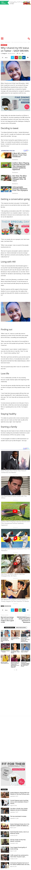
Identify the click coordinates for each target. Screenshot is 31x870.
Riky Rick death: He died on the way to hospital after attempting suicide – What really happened (15, 665)
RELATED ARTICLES (9, 627)
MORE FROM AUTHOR (21, 627)
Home (2, 42)
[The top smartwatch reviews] (5, 819)
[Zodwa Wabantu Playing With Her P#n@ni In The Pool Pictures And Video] (5, 795)
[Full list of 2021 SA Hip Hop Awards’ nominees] (5, 842)
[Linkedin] (24, 57)
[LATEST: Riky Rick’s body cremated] (25, 646)
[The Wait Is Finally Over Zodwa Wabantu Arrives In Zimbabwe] (5, 811)
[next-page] (16, 670)
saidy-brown (7, 606)
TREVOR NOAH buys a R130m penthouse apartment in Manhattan (23, 619)
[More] (28, 57)
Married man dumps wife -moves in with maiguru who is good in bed (7, 619)
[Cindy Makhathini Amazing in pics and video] (15, 633)
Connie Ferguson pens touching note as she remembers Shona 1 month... (19, 802)
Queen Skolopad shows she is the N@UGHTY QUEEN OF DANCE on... (19, 824)
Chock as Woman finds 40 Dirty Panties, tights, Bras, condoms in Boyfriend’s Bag (25, 639)
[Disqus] (15, 694)
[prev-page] (14, 670)
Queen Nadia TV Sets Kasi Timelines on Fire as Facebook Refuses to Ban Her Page (5, 639)
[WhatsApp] (20, 57)
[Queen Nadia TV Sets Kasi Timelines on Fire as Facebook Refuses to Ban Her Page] (5, 633)
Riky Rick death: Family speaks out (5, 663)
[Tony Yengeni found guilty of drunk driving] (5, 850)
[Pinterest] (16, 57)
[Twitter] (12, 57)
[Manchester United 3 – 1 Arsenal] (5, 646)
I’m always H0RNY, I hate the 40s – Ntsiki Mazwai (15, 651)
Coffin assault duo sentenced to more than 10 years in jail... (19, 855)
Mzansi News (7, 42)
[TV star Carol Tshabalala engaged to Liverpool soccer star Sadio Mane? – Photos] (25, 658)
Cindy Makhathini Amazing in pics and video (15, 638)
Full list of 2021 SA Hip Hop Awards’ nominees (18, 840)
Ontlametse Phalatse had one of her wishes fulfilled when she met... (20, 863)
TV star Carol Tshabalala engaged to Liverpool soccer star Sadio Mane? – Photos (25, 664)
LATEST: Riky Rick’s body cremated (25, 651)
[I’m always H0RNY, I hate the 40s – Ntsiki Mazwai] (15, 646)
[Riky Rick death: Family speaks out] (5, 658)
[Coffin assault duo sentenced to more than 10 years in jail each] (5, 857)
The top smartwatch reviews (18, 816)
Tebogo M (4, 53)
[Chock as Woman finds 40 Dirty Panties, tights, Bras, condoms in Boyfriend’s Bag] (25, 633)
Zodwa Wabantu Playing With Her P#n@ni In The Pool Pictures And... (20, 793)
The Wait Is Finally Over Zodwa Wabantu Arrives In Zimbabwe (19, 809)
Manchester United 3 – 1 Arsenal (5, 651)
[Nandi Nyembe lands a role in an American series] (5, 834)
